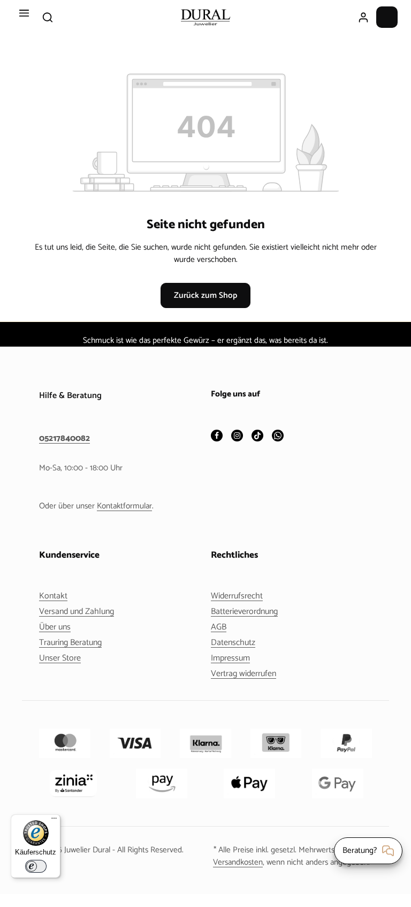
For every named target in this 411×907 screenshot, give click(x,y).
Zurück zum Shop (205, 295)
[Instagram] (237, 436)
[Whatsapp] (278, 436)
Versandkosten (238, 862)
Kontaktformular (124, 506)
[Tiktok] (257, 436)
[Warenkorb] (387, 17)
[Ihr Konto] (363, 17)
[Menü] (24, 17)
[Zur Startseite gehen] (205, 17)
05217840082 (64, 438)
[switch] (36, 866)
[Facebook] (217, 436)
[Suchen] (47, 17)
